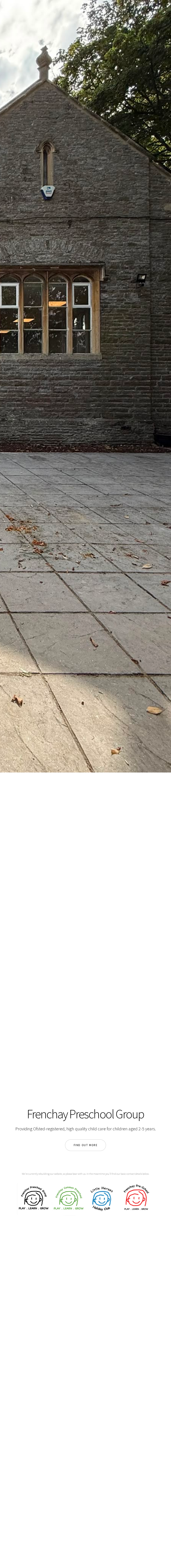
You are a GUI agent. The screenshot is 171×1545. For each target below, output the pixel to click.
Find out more (86, 1145)
